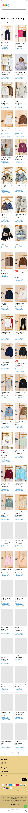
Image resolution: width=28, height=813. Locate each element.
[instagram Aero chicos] (2, 763)
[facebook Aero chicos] (5, 763)
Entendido (24, 810)
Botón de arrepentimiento (14, 804)
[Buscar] (25, 11)
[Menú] (26, 5)
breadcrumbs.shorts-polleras (18, 14)
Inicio (2, 14)
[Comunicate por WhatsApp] (25, 806)
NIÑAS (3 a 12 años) (8, 14)
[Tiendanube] (14, 807)
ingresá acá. (14, 802)
